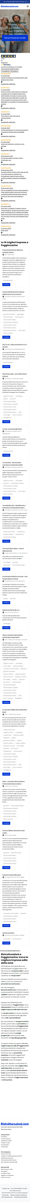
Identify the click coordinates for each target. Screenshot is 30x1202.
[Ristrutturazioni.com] (10, 6)
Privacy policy (5, 1195)
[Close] (28, 2)
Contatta (6, 284)
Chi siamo (4, 1137)
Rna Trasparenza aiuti (7, 1197)
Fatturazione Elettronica (8, 1160)
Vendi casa (4, 1147)
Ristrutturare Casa (7, 1169)
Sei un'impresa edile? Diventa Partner (14, 1)
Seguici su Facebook (7, 1175)
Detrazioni (4, 1171)
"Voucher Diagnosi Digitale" (20, 1197)
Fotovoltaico (5, 1145)
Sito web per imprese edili (9, 1162)
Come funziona (5, 1139)
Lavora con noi (5, 1177)
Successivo (14, 71)
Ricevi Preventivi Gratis (15, 38)
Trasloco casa (5, 1143)
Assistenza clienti (6, 1141)
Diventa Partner (6, 1154)
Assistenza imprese (7, 1158)
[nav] (27, 6)
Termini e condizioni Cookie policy (18, 1195)
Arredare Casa (5, 1173)
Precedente (5, 71)
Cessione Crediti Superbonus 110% (11, 1156)
